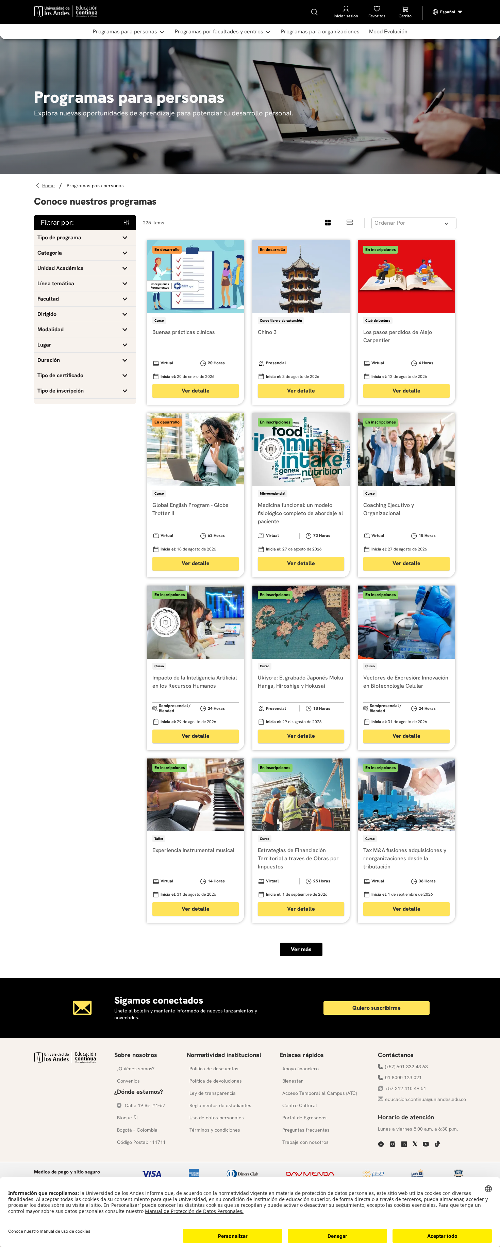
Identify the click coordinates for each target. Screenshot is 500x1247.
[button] (85, 238)
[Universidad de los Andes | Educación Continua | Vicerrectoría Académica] (65, 1061)
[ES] (447, 12)
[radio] (328, 223)
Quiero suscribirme (376, 1007)
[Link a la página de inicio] (49, 186)
